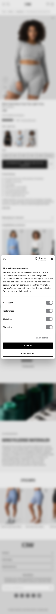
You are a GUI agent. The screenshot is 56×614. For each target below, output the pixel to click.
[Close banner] (52, 259)
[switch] (49, 311)
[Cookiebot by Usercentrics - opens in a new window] (35, 259)
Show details (42, 338)
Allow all (28, 345)
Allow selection (28, 353)
